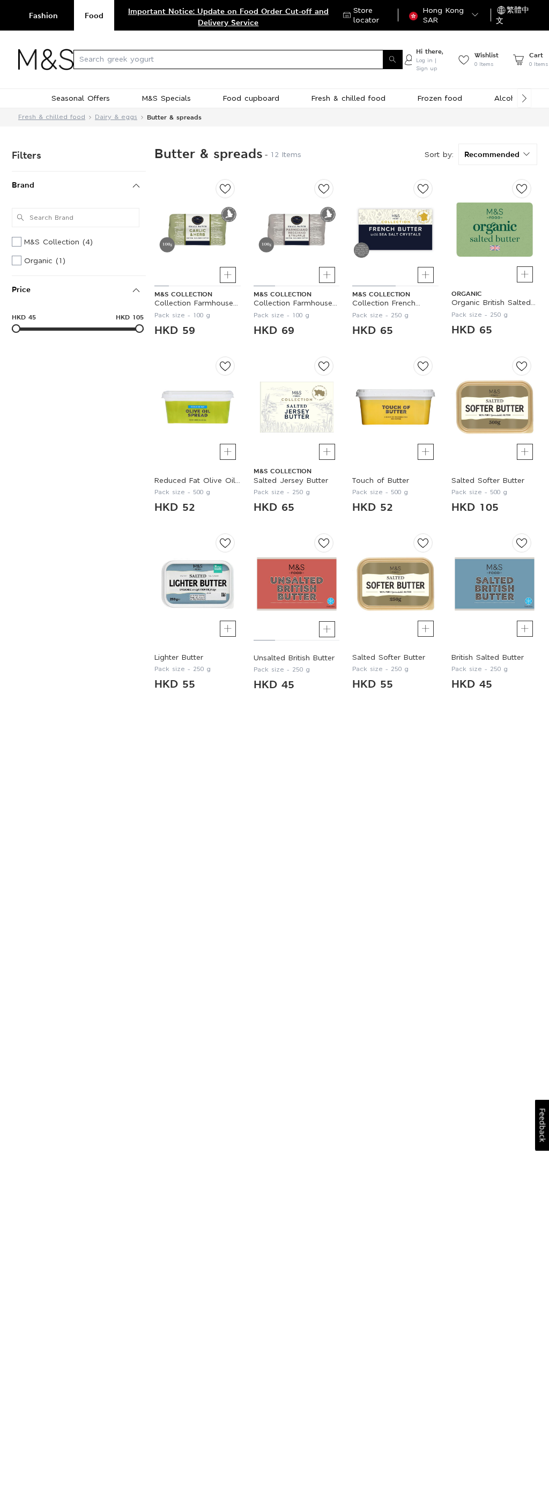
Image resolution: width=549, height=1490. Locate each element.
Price (21, 289)
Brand (23, 185)
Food (94, 15)
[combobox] (238, 59)
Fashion (43, 15)
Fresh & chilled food (51, 117)
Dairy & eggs (116, 117)
